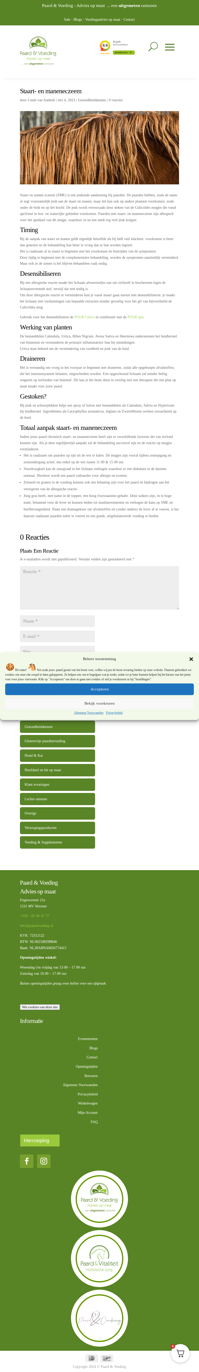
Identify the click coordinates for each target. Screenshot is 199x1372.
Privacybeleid (114, 712)
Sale (67, 19)
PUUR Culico (84, 317)
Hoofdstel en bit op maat (43, 770)
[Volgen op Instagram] (44, 1161)
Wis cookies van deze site (40, 1007)
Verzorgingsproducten (40, 828)
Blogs (78, 19)
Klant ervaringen (37, 784)
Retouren (91, 1076)
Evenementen (88, 1039)
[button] (191, 659)
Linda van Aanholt (41, 100)
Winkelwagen (88, 1103)
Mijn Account (88, 1113)
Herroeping (36, 1140)
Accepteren (99, 689)
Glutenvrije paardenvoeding (45, 741)
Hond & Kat (34, 755)
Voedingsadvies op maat (102, 19)
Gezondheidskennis (92, 100)
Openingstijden (87, 1066)
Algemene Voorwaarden (88, 712)
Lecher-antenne (36, 799)
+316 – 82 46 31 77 (34, 916)
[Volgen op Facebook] (26, 1161)
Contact (129, 19)
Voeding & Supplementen (43, 842)
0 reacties (116, 100)
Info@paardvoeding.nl (36, 926)
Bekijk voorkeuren (99, 704)
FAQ (94, 1122)
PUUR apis (135, 317)
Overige (30, 813)
